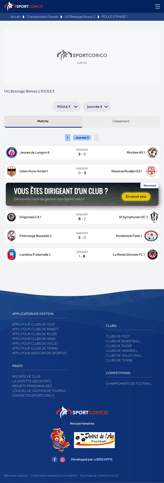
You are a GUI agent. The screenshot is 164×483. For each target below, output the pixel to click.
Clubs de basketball (123, 341)
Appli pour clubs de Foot (33, 324)
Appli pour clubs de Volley (35, 343)
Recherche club (26, 376)
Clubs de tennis (119, 360)
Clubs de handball (122, 351)
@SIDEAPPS (103, 459)
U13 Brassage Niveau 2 (80, 17)
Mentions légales (15, 475)
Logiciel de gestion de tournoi (39, 391)
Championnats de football (129, 383)
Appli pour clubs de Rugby (34, 334)
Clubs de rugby (119, 346)
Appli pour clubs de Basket (35, 329)
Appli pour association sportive (39, 353)
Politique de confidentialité (99, 475)
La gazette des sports (31, 381)
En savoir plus (136, 196)
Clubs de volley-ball (124, 355)
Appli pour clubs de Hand (33, 339)
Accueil (15, 17)
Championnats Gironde (42, 17)
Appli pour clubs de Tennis (35, 348)
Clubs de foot (118, 336)
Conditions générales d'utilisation (54, 475)
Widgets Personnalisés (32, 386)
